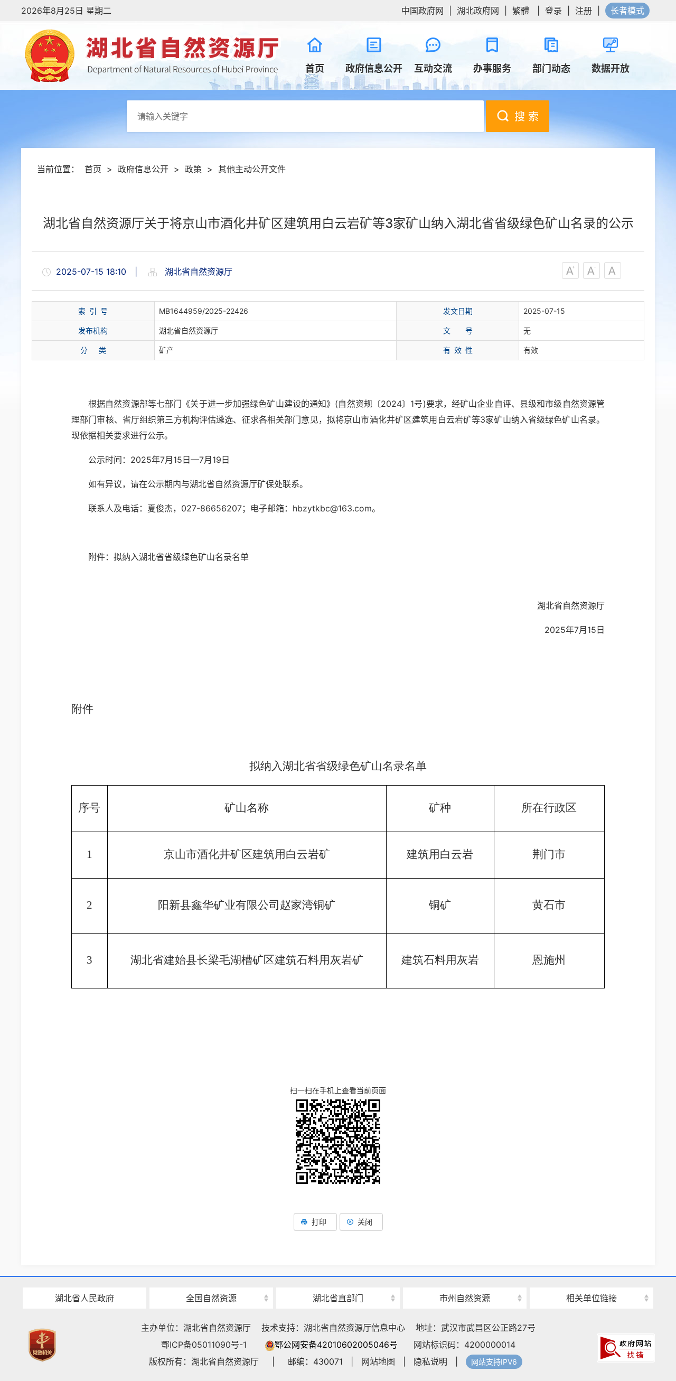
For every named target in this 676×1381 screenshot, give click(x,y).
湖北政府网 (478, 10)
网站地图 (378, 1361)
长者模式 (627, 10)
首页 (92, 169)
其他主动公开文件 (252, 169)
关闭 (365, 1221)
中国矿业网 (591, 1278)
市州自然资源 (464, 1298)
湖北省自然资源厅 (153, 55)
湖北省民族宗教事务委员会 (338, 1279)
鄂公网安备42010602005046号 (336, 1344)
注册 (583, 10)
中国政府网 (422, 10)
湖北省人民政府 (84, 1298)
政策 (193, 169)
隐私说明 (430, 1361)
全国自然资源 (211, 1298)
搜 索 (526, 116)
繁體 (520, 10)
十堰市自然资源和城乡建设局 (465, 1279)
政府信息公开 (143, 169)
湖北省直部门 (338, 1298)
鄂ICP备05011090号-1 (204, 1344)
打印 (319, 1221)
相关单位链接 (591, 1298)
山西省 (211, 1279)
